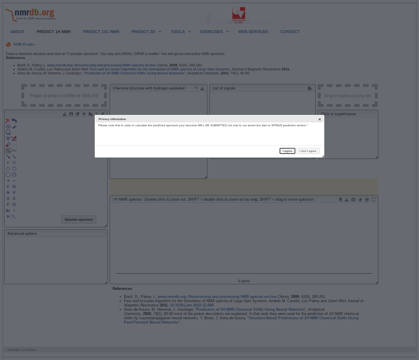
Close (319, 119)
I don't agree (308, 150)
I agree (287, 150)
